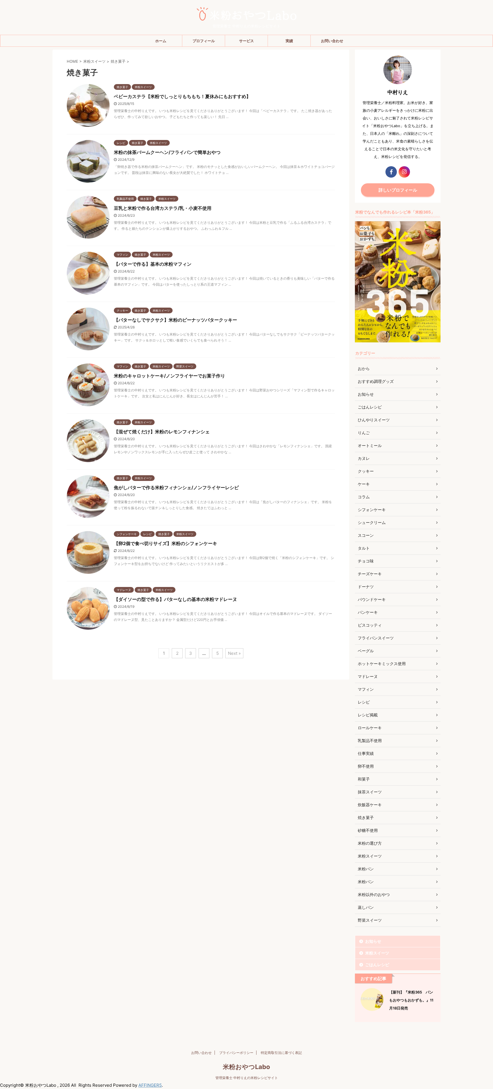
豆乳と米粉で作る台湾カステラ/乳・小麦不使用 (162, 208)
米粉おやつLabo (246, 1066)
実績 (289, 40)
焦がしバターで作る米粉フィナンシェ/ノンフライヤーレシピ (176, 487)
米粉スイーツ (377, 952)
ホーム (160, 40)
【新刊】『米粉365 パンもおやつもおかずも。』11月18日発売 (411, 1000)
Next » (234, 653)
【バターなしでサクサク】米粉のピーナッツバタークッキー (175, 320)
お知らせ (373, 941)
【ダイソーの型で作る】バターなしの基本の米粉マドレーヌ (175, 599)
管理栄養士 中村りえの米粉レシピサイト (246, 1078)
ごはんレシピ (377, 964)
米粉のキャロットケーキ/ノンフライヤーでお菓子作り (169, 376)
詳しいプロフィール (398, 190)
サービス (246, 40)
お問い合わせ (332, 40)
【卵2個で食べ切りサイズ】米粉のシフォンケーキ (165, 543)
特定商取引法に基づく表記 (281, 1053)
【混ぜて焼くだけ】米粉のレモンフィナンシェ (162, 431)
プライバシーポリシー (236, 1053)
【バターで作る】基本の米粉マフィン (152, 264)
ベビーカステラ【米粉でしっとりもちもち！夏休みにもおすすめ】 (182, 96)
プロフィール (204, 40)
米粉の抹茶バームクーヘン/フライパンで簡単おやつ (167, 152)
